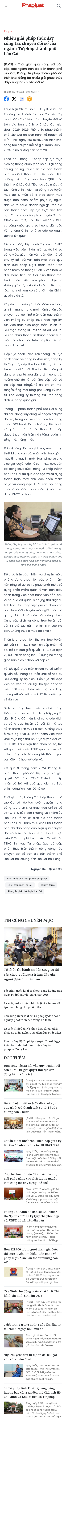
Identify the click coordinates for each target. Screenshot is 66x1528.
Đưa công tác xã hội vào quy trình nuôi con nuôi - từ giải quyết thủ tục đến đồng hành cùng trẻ (32, 1070)
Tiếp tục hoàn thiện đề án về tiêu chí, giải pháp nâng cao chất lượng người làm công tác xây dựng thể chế (30, 1178)
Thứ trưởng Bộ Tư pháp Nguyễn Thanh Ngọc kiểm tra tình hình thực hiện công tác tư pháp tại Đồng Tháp (32, 1045)
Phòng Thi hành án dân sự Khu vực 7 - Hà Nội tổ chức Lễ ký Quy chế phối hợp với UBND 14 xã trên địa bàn (31, 1216)
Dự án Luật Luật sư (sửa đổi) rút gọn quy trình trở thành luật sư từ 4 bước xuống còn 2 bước (30, 1107)
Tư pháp (9, 31)
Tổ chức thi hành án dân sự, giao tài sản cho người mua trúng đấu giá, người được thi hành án (31, 974)
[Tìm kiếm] (59, 6)
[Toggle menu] (7, 5)
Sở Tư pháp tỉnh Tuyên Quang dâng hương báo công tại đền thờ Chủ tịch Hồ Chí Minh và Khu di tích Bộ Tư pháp (32, 1392)
